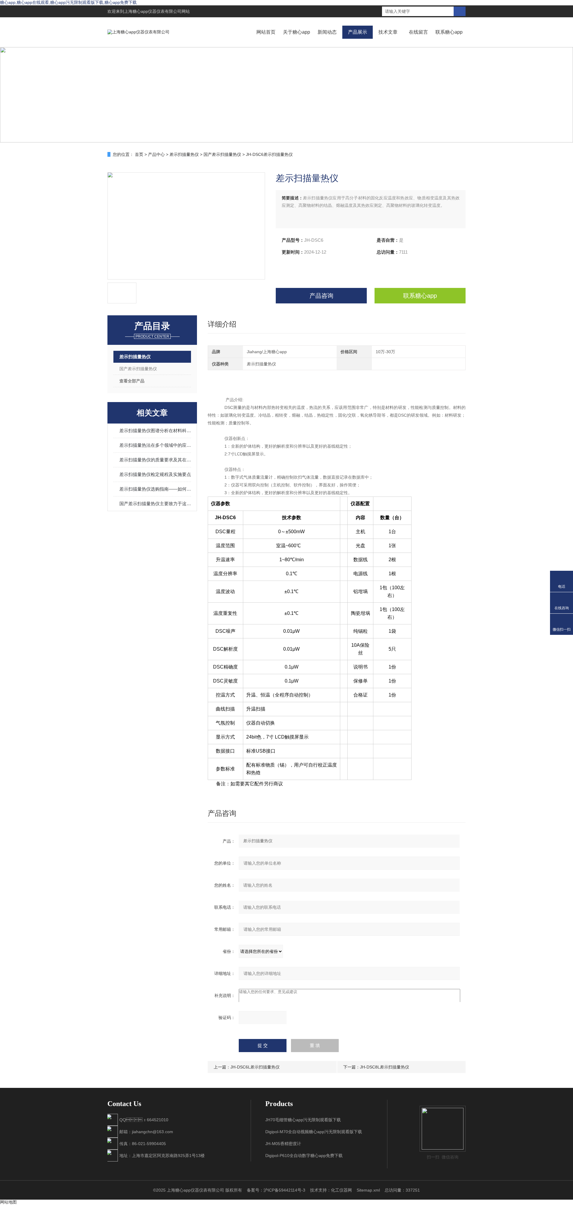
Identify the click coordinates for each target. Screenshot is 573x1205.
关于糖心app (296, 32)
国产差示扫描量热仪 (222, 154)
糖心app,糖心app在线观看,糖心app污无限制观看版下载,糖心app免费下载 (68, 2)
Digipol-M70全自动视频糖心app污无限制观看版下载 (313, 1131)
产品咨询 (321, 295)
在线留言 (418, 32)
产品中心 (156, 154)
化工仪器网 (341, 1190)
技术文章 (388, 32)
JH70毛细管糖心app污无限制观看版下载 (303, 1119)
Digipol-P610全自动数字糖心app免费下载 (304, 1155)
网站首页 (265, 32)
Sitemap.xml (368, 1190)
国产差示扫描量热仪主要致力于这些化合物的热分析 (155, 503)
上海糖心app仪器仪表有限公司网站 (157, 11)
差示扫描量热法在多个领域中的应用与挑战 (155, 445)
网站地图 (8, 1202)
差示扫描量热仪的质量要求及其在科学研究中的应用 (155, 459)
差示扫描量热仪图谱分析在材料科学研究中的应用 (155, 430)
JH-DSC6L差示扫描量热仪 (255, 1067)
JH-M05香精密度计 (283, 1143)
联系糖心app (449, 32)
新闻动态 (327, 32)
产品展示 (357, 32)
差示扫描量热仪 (184, 154)
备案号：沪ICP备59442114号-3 (276, 1190)
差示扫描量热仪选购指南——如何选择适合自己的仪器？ (155, 488)
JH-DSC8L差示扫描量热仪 (384, 1067)
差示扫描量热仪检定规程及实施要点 (155, 474)
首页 (139, 154)
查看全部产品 (131, 381)
